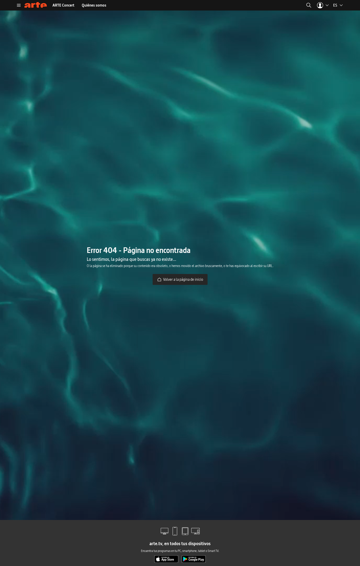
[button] (274, 5)
